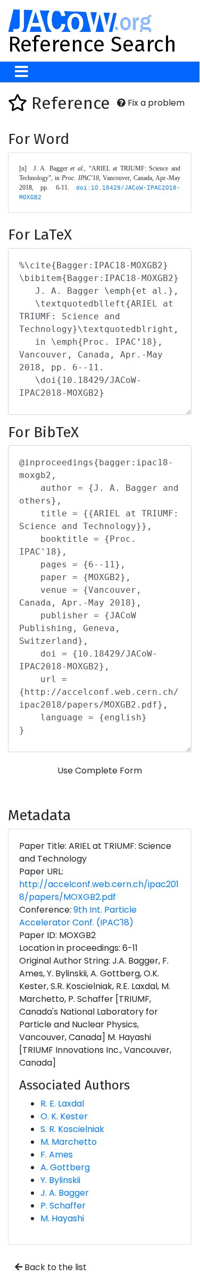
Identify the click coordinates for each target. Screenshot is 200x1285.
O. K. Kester (64, 1116)
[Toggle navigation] (21, 72)
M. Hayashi (62, 1218)
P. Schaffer (63, 1205)
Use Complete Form (99, 770)
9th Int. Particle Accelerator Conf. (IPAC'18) (78, 916)
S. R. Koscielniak (72, 1129)
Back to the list (54, 1267)
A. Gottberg (65, 1167)
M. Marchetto (68, 1142)
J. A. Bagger (64, 1193)
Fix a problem (155, 103)
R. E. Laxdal (62, 1103)
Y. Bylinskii (60, 1180)
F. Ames (56, 1154)
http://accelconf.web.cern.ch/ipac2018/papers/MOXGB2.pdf (99, 890)
